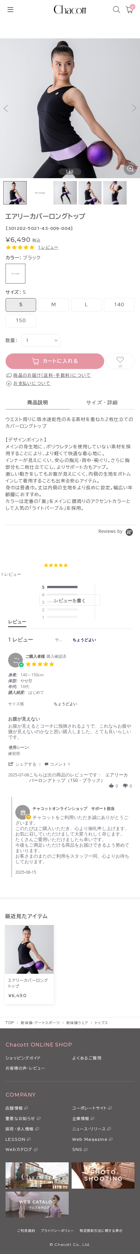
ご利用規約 (26, 1230)
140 (119, 304)
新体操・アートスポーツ (40, 1022)
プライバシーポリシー (57, 1230)
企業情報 (81, 1118)
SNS (77, 1149)
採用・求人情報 (20, 1129)
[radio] (61, 587)
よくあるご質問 (87, 1058)
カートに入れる (61, 361)
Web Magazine (89, 1139)
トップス (101, 1022)
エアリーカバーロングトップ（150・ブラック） (78, 777)
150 (21, 320)
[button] (5, 108)
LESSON (15, 1139)
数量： (12, 340)
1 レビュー (48, 247)
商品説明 (38, 402)
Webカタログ (19, 1149)
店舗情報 (14, 1108)
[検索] (116, 9)
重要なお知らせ (20, 1118)
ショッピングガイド (23, 1058)
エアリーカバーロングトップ (28, 983)
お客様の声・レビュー (25, 1068)
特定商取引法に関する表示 (101, 1230)
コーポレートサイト (89, 1108)
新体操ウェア (77, 1022)
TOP (10, 1022)
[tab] (17, 623)
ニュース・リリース (89, 1129)
